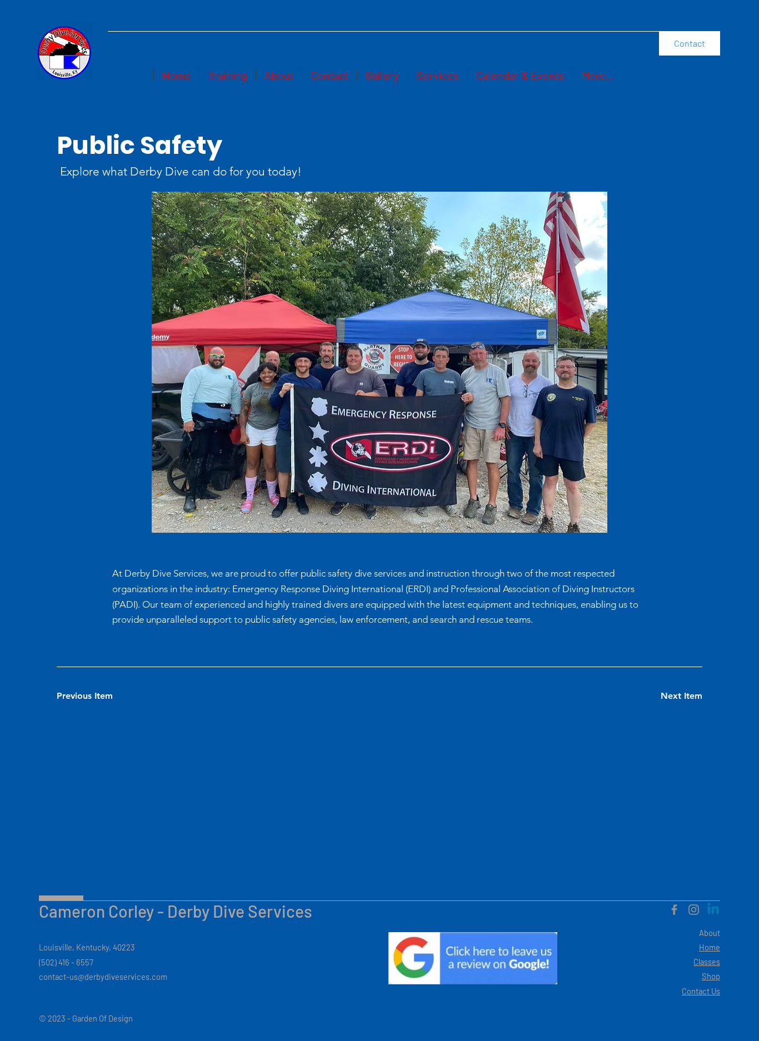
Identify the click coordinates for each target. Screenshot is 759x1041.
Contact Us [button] (701, 991)
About (709, 933)
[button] (64, 52)
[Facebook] (674, 910)
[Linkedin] (713, 910)
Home (709, 947)
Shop (711, 976)
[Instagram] (694, 910)
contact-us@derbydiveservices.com (103, 977)
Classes (706, 962)
